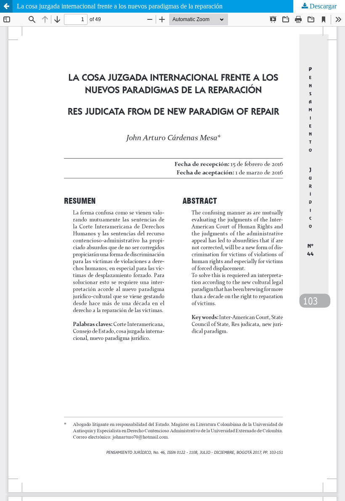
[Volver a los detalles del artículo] (6, 6)
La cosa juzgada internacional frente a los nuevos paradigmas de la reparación (120, 6)
